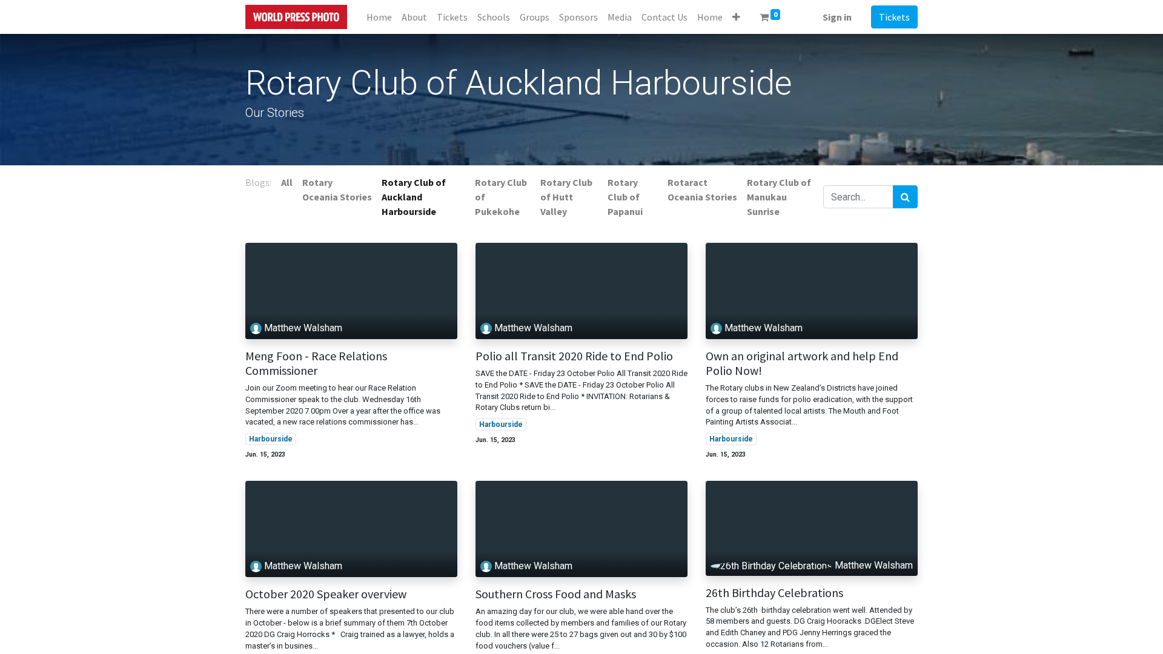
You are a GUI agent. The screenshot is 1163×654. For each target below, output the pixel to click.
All (287, 182)
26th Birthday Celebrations (774, 593)
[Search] (905, 196)
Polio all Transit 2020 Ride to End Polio (574, 356)
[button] (736, 17)
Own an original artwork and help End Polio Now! (802, 363)
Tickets (894, 17)
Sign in (837, 17)
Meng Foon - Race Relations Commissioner (316, 363)
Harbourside (271, 439)
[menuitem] (379, 17)
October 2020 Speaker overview (325, 594)
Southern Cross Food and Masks (555, 594)
